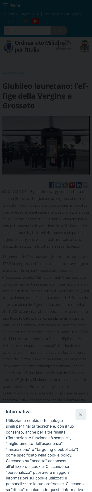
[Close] (80, 414)
